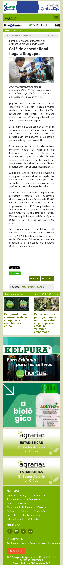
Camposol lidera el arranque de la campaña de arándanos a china (15, 320)
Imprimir (48, 278)
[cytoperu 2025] (34, 25)
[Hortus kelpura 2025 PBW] (31, 359)
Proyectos (12, 515)
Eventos (41, 507)
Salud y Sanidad (15, 518)
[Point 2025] (31, 405)
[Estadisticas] (31, 442)
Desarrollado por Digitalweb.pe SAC (31, 563)
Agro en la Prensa (32, 495)
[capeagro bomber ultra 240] (31, 7)
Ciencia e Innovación (17, 503)
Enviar (35, 278)
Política (24, 511)
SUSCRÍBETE (16, 551)
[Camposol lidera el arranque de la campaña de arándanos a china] (16, 304)
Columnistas (34, 518)
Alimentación (34, 499)
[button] (38, 294)
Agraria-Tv (12, 495)
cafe (24, 286)
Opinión (11, 511)
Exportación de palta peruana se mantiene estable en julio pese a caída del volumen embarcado (46, 323)
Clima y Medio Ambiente (19, 507)
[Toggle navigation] (56, 17)
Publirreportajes (31, 515)
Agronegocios (14, 499)
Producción (40, 511)
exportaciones (36, 286)
